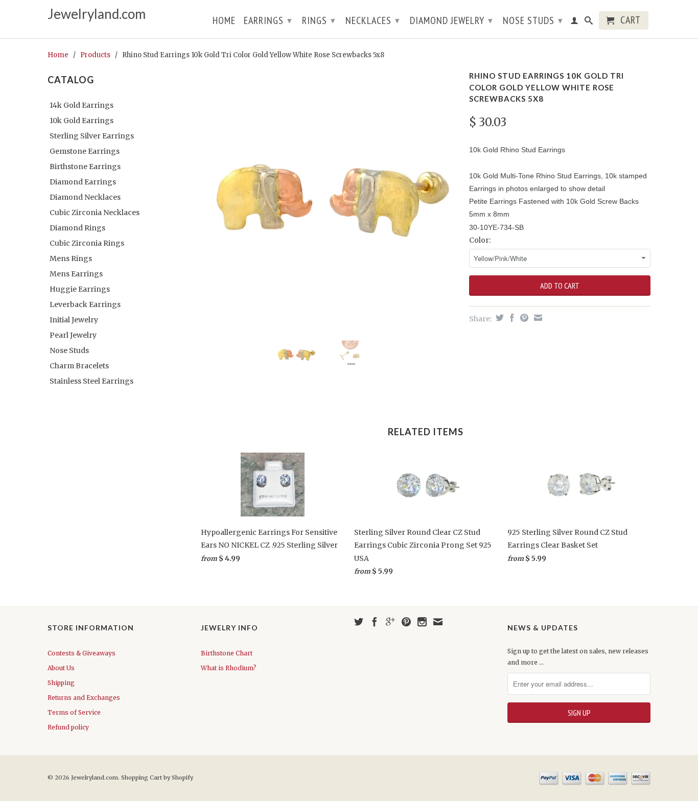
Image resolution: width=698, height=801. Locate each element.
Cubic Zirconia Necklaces (94, 212)
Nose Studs (533, 20)
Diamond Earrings (83, 181)
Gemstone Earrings (85, 151)
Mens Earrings (76, 273)
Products (95, 55)
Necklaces (372, 20)
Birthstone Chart (226, 653)
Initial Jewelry (74, 319)
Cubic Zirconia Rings (87, 243)
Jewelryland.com (97, 14)
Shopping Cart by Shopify (157, 777)
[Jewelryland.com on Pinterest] (406, 621)
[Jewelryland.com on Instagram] (422, 621)
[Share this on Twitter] (498, 318)
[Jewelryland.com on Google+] (390, 621)
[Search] (589, 22)
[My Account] (574, 22)
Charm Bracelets (79, 365)
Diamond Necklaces (85, 197)
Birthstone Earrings (85, 166)
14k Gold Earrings (81, 105)
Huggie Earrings (80, 289)
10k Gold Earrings (81, 120)
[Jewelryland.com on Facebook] (374, 621)
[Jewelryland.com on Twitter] (358, 621)
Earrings (268, 20)
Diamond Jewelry (451, 20)
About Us (61, 668)
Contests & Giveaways (81, 653)
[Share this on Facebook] (510, 318)
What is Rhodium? (229, 668)
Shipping (61, 683)
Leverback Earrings (85, 304)
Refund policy (68, 727)
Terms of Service (74, 712)
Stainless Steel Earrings (91, 381)
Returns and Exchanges (84, 697)
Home (224, 21)
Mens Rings (71, 258)
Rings (319, 20)
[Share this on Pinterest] (523, 318)
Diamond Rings (77, 227)
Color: (480, 240)
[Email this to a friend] (536, 318)
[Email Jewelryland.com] (438, 621)
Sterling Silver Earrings (92, 135)
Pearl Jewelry (73, 335)
